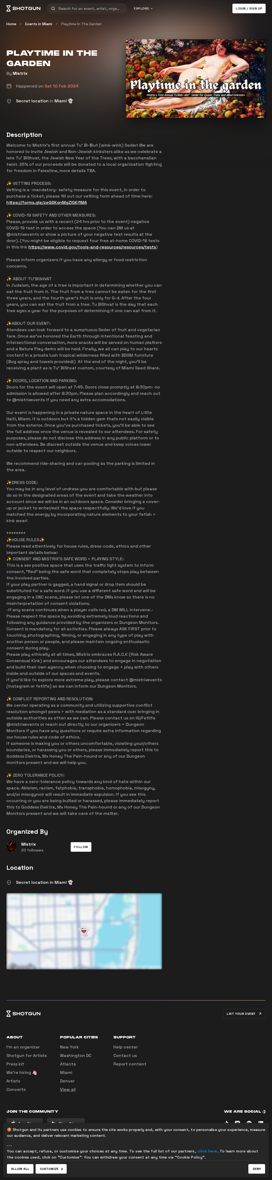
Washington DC (75, 1055)
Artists (13, 1081)
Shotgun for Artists (26, 1055)
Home (11, 23)
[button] (81, 847)
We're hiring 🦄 (21, 1072)
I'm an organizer (23, 1047)
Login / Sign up (249, 8)
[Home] (23, 8)
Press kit (15, 1064)
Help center (125, 1047)
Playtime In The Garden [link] (81, 23)
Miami (66, 1072)
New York (69, 1047)
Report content (129, 1064)
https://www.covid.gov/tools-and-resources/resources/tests (92, 247)
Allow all (20, 1169)
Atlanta (68, 1064)
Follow (81, 847)
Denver (67, 1081)
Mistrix (20, 73)
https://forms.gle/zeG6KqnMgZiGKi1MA (46, 202)
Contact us (125, 1055)
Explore (141, 8)
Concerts (16, 1089)
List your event (241, 1014)
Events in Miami (38, 23)
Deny (257, 1169)
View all (68, 1089)
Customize (49, 1169)
